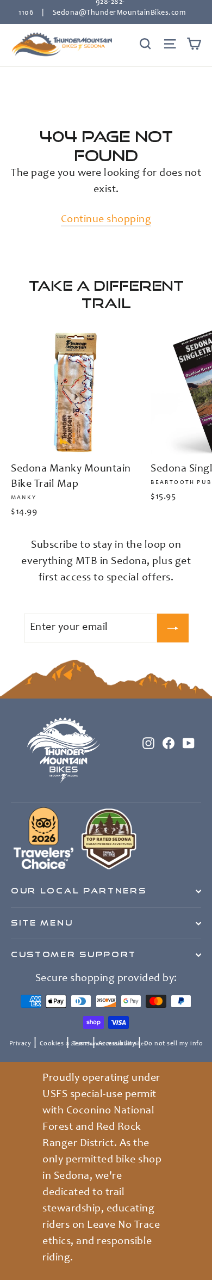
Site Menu (42, 922)
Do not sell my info (173, 1043)
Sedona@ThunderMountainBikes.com (119, 13)
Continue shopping (106, 220)
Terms (81, 1043)
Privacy (20, 1043)
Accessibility (117, 1043)
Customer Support (73, 954)
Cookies (52, 1043)
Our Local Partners (78, 890)
